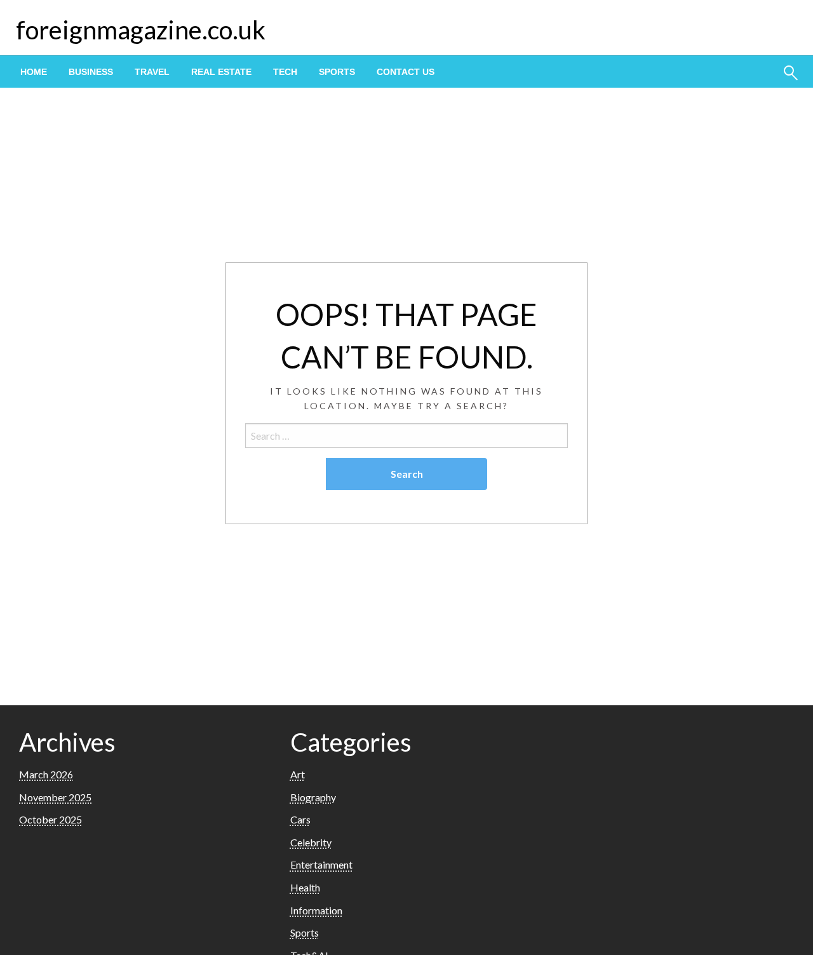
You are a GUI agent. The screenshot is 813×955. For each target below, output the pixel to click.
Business (91, 72)
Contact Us (405, 72)
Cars (300, 819)
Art (297, 774)
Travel (152, 72)
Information (316, 910)
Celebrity (311, 842)
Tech (285, 72)
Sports (337, 72)
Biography (313, 797)
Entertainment (321, 864)
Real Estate (221, 72)
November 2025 (55, 797)
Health (305, 887)
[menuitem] (34, 72)
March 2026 (46, 774)
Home (33, 72)
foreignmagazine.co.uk (140, 30)
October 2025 (50, 819)
